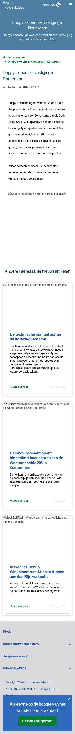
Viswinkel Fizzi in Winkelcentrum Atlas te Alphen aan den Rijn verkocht (37, 572)
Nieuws (20, 57)
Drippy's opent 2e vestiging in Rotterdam (34, 61)
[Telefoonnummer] (58, 4)
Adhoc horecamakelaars (21, 644)
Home (7, 57)
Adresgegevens (14, 668)
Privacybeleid (48, 688)
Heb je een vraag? (16, 656)
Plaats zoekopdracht (38, 720)
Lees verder (20, 386)
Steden (8, 631)
